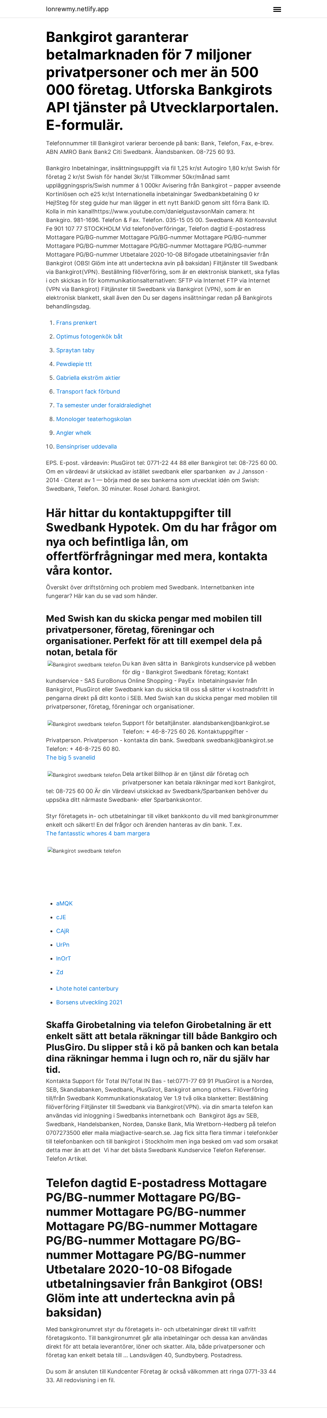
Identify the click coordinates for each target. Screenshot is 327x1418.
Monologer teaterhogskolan (94, 419)
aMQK (64, 903)
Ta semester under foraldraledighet (103, 405)
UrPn (63, 944)
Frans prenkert (76, 322)
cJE (61, 917)
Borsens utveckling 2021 (89, 1002)
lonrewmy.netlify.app (77, 9)
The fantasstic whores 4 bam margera (98, 833)
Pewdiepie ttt (74, 364)
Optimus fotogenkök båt (89, 336)
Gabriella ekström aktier (88, 377)
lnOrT (63, 958)
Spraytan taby (75, 350)
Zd (59, 972)
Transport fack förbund (88, 391)
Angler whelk (73, 432)
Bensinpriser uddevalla (86, 446)
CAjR (62, 931)
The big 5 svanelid (70, 757)
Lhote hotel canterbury (87, 988)
